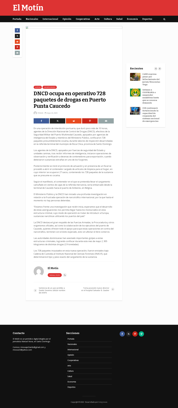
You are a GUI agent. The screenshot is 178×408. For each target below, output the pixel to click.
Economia (132, 19)
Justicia (37, 87)
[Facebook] (122, 334)
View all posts (55, 275)
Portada (17, 19)
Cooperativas (83, 19)
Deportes (147, 19)
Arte (97, 19)
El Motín (28, 8)
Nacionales (32, 19)
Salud (119, 19)
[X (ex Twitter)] (128, 334)
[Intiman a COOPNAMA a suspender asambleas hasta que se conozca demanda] (135, 92)
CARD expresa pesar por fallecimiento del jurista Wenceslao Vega (151, 79)
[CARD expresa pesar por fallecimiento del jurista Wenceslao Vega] (135, 77)
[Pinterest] (135, 334)
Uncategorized (49, 87)
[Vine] (141, 334)
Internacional (50, 19)
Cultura (108, 19)
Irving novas (102, 402)
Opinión (67, 19)
